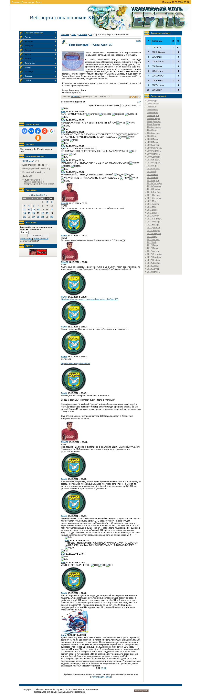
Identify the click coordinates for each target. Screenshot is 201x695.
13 (33, 209)
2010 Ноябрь (153, 189)
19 (29, 213)
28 (38, 217)
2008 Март (152, 101)
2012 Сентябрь (154, 254)
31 (51, 217)
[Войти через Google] (51, 131)
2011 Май (151, 207)
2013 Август (153, 269)
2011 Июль (152, 213)
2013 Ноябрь (153, 272)
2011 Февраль (154, 198)
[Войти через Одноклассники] (38, 138)
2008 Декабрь (154, 121)
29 (42, 217)
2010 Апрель (153, 168)
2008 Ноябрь (153, 118)
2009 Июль (152, 142)
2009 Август (153, 145)
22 (42, 213)
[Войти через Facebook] (38, 131)
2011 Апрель (153, 204)
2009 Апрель (153, 133)
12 (29, 209)
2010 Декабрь (154, 192)
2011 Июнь (152, 210)
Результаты (26, 238)
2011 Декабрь (153, 227)
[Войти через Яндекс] (45, 131)
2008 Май (151, 106)
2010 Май (151, 171)
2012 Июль (152, 248)
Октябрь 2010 (38, 195)
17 (51, 209)
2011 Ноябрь (153, 224)
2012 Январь (153, 230)
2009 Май (151, 136)
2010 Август (153, 180)
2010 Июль (152, 177)
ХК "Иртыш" (28, 161)
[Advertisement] (38, 102)
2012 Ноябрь (153, 260)
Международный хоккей (34, 168)
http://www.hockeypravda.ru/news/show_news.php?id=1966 (89, 299)
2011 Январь (153, 195)
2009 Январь (153, 124)
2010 (73, 34)
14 (38, 209)
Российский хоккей (31, 172)
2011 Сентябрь (154, 219)
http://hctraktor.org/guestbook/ (75, 363)
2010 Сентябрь (154, 183)
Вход (38, 2)
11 (24, 209)
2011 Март (152, 201)
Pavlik (64, 235)
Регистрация (28, 2)
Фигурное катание (31, 180)
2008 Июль (152, 112)
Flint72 (64, 203)
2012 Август (153, 251)
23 (47, 213)
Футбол (26, 176)
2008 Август (153, 115)
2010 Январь (153, 160)
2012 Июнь (152, 245)
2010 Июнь (152, 174)
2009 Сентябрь (154, 148)
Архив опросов (40, 238)
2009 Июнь (152, 139)
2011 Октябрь (154, 221)
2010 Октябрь (154, 186)
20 (33, 213)
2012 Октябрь (154, 257)
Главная (16, 2)
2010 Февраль (154, 162)
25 (24, 217)
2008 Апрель (153, 103)
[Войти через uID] (24, 131)
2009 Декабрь (154, 157)
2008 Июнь (152, 109)
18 (24, 213)
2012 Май (151, 242)
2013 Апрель (153, 266)
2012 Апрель (153, 239)
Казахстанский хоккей (33, 165)
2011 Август (153, 216)
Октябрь (83, 34)
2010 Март (152, 165)
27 (33, 217)
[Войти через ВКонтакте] (31, 131)
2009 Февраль (154, 127)
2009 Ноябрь (153, 154)
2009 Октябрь (154, 151)
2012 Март (152, 236)
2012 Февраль (154, 233)
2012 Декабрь (154, 263)
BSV (63, 111)
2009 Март (152, 130)
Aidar (64, 635)
